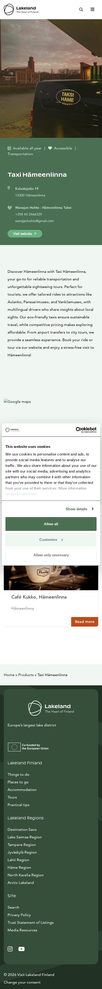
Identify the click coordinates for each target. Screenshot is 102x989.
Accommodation (22, 789)
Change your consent (22, 982)
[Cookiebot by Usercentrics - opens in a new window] (76, 430)
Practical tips (18, 805)
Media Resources (44, 930)
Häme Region (19, 867)
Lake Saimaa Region (25, 837)
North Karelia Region (26, 875)
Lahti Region (18, 860)
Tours (12, 797)
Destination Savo (22, 829)
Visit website (22, 234)
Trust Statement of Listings (31, 922)
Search (13, 907)
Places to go (18, 782)
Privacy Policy (19, 915)
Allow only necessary (51, 555)
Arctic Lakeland (21, 882)
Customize (48, 539)
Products (26, 675)
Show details (76, 509)
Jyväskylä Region (22, 852)
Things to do (18, 774)
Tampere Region (22, 844)
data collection (24, 494)
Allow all (51, 524)
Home (9, 675)
